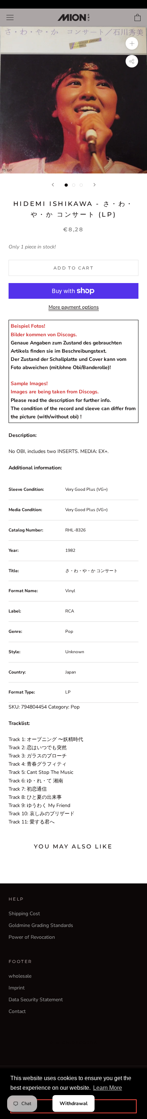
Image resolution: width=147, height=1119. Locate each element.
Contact (17, 1011)
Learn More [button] (107, 1088)
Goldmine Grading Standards (41, 925)
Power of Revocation (32, 937)
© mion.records (73, 1042)
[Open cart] (138, 17)
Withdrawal (73, 1103)
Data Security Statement (36, 999)
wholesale (20, 976)
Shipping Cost (24, 913)
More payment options (74, 307)
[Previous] (53, 184)
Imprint (17, 987)
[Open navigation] (10, 17)
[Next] (94, 184)
